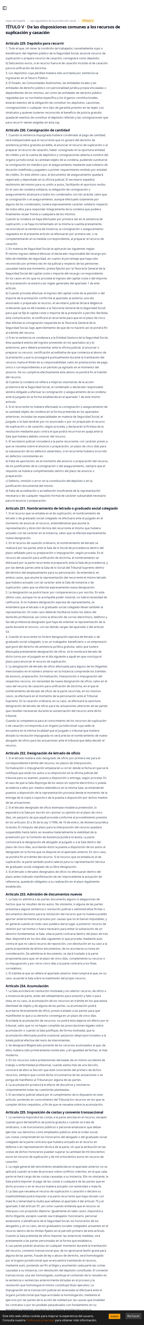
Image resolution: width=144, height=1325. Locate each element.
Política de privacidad (40, 1320)
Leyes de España (15, 20)
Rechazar (133, 1316)
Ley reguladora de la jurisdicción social (53, 20)
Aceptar (114, 1316)
